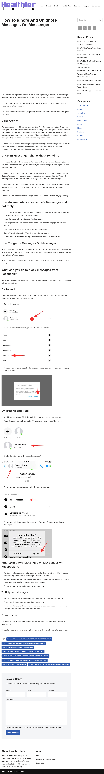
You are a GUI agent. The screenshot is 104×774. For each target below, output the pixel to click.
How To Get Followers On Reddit (89, 81)
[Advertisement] (36, 47)
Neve (3, 771)
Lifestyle (80, 128)
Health (56, 6)
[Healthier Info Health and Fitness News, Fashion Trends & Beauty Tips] (19, 6)
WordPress (20, 771)
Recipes (86, 6)
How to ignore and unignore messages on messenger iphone (24, 643)
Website (51, 690)
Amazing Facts (82, 105)
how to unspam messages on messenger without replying (49, 664)
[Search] (100, 20)
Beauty (48, 6)
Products (80, 132)
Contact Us (96, 6)
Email (29, 690)
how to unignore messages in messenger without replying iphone (25, 656)
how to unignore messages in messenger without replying (23, 651)
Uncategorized (82, 139)
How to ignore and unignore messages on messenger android (29, 639)
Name (8, 690)
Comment (10, 699)
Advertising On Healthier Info (46, 759)
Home (41, 6)
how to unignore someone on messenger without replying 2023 (25, 660)
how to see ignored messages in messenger (18, 647)
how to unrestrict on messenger (14, 664)
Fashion (77, 6)
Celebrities (81, 113)
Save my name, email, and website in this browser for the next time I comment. (35, 728)
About (38, 756)
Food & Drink (66, 6)
